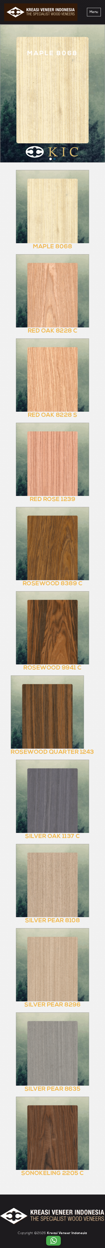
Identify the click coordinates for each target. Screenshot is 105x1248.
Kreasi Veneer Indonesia (67, 1233)
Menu (94, 12)
